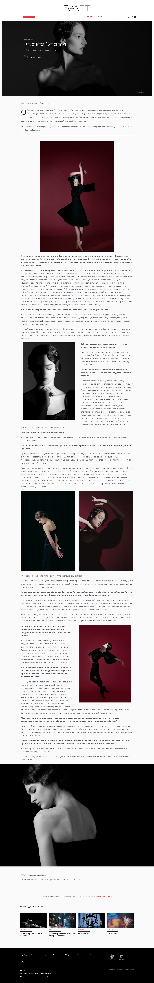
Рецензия (67, 23)
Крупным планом (30, 39)
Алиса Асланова (35, 57)
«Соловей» (112, 934)
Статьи (65, 17)
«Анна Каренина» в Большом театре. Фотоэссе (62, 935)
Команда (93, 955)
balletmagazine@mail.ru (45, 977)
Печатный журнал (94, 17)
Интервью (56, 17)
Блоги (81, 17)
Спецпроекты (29, 17)
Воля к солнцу (84, 934)
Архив (90, 23)
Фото (74, 23)
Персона (56, 23)
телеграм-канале (97, 896)
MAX (110, 896)
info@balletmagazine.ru (43, 974)
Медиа (73, 17)
